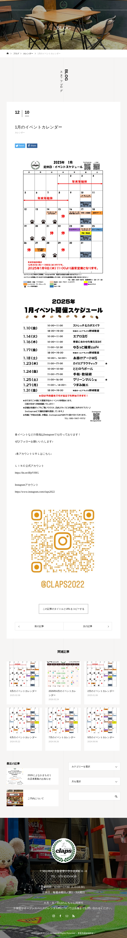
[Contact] (66, 916)
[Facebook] (60, 916)
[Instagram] (53, 916)
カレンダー (20, 132)
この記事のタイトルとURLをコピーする (63, 609)
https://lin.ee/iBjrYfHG (27, 472)
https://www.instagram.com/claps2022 (35, 491)
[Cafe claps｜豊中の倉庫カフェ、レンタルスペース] (63, 5)
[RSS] (73, 916)
